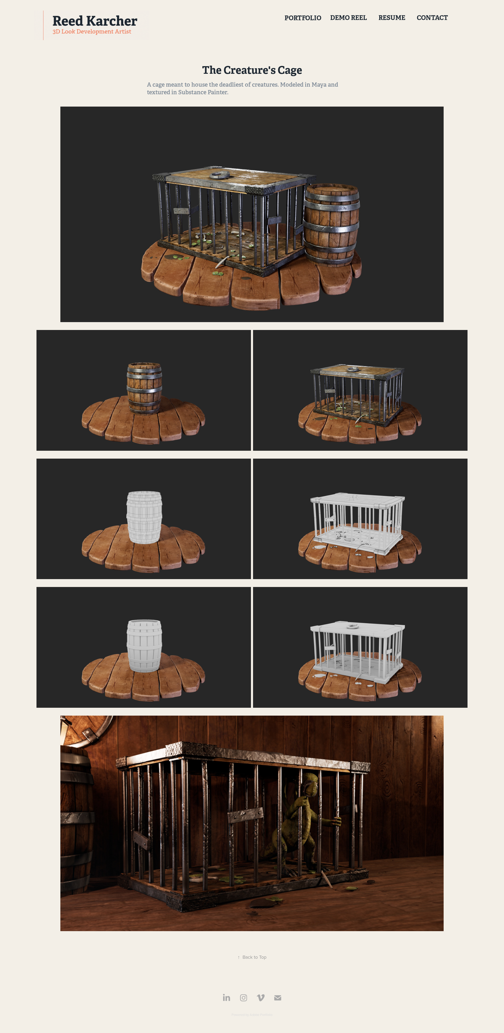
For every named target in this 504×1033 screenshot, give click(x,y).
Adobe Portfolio (261, 1014)
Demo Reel (348, 18)
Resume (392, 18)
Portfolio (303, 18)
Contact (432, 18)
